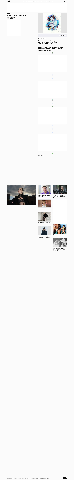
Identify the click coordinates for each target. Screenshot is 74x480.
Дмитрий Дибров (32, 1)
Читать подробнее (47, 478)
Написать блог (62, 35)
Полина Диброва (26, 1)
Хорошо (64, 478)
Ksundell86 (42, 155)
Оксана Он (45, 1)
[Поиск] (64, 1)
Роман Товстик (39, 1)
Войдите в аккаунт (43, 158)
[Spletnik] (10, 1)
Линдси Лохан (50, 1)
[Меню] (66, 1)
